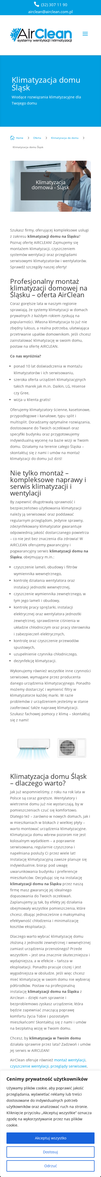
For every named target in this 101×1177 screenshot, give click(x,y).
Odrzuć (50, 1165)
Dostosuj (50, 1151)
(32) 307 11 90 (54, 4)
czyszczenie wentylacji (29, 1066)
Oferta (37, 138)
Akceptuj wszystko (50, 1138)
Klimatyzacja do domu (64, 138)
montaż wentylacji (69, 1059)
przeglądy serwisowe (69, 1066)
